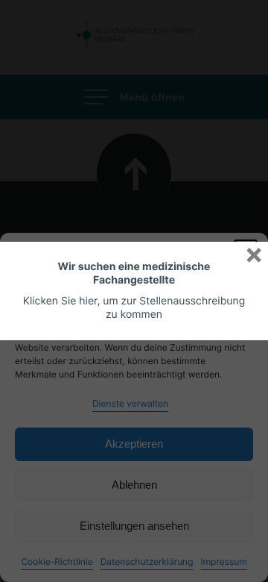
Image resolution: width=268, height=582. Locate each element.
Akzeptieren (134, 443)
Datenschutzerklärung (147, 561)
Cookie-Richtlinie (56, 561)
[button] (245, 251)
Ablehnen (134, 484)
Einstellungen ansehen (134, 525)
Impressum (223, 561)
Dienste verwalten (130, 403)
